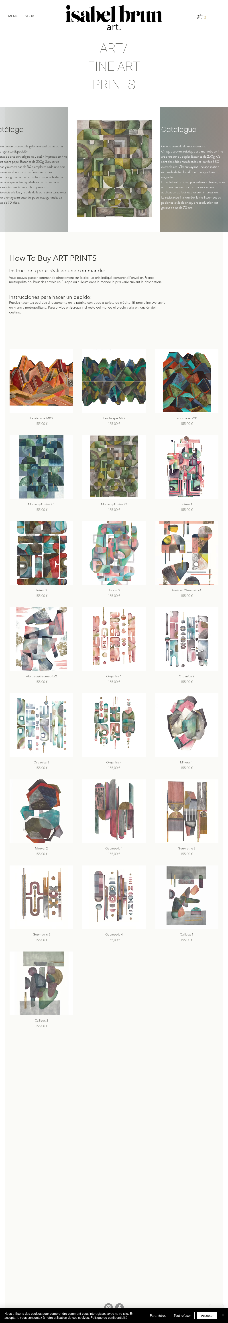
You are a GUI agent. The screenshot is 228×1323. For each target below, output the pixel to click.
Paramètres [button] (158, 1315)
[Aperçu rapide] (41, 381)
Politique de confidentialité (109, 1317)
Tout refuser (182, 1315)
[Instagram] (108, 1307)
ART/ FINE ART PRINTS (114, 66)
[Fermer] (222, 1315)
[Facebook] (119, 1307)
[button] (13, 16)
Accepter (207, 1315)
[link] (203, 16)
